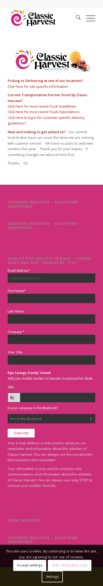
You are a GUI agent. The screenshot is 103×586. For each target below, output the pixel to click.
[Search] (76, 18)
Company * (16, 332)
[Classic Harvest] (43, 18)
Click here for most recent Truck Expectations (43, 111)
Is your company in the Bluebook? (33, 408)
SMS (11, 387)
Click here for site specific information (38, 86)
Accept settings (29, 565)
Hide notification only (69, 565)
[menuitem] (76, 18)
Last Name (16, 311)
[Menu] (88, 18)
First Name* (17, 291)
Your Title (15, 352)
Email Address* (19, 270)
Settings (52, 576)
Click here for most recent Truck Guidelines (42, 106)
